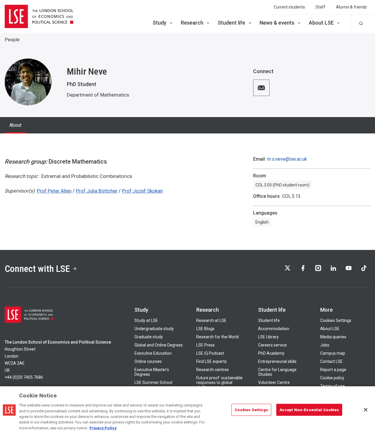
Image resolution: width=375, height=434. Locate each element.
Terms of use (332, 386)
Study (159, 23)
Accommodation (273, 328)
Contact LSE (331, 361)
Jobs (324, 345)
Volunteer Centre (274, 382)
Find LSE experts (211, 361)
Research (192, 23)
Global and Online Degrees (158, 345)
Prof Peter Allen (54, 191)
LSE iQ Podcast (210, 353)
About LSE (321, 23)
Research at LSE (211, 320)
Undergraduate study (154, 328)
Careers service (272, 345)
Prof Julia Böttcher (96, 191)
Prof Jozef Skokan (142, 191)
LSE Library (268, 336)
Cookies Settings (335, 320)
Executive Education (153, 353)
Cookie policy (332, 377)
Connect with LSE (37, 268)
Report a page (333, 369)
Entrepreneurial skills (277, 361)
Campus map (332, 353)
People (12, 39)
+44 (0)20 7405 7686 (24, 377)
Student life (231, 23)
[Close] (365, 409)
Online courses (148, 361)
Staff (320, 7)
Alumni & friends (351, 7)
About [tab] (15, 125)
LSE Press (205, 345)
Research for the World (217, 336)
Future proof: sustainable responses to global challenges (219, 382)
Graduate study (148, 336)
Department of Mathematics (98, 95)
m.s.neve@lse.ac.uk (287, 159)
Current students (289, 7)
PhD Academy (271, 353)
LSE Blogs (205, 328)
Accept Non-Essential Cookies (309, 409)
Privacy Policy (103, 428)
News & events (277, 23)
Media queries (333, 336)
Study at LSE (146, 320)
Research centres (212, 369)
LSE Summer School (153, 382)
